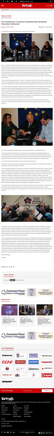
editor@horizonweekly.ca (6, 426)
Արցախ (15, 412)
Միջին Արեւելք (17, 416)
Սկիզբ (3, 405)
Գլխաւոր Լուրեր (17, 407)
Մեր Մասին (4, 407)
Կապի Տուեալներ (6, 414)
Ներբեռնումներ (28, 412)
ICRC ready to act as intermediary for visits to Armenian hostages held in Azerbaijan (26, 320)
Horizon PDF (27, 414)
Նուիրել (48, 5)
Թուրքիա (26, 407)
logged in (13, 280)
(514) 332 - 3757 (5, 423)
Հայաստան (16, 410)
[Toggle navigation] (2, 5)
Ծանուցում (4, 410)
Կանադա (26, 405)
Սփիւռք (15, 414)
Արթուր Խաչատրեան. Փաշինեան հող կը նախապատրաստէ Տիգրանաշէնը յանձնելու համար (44, 321)
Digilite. (27, 433)
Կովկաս (26, 410)
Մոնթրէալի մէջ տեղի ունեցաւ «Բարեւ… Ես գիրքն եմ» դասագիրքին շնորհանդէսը (9, 320)
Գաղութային (27, 416)
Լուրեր (15, 405)
